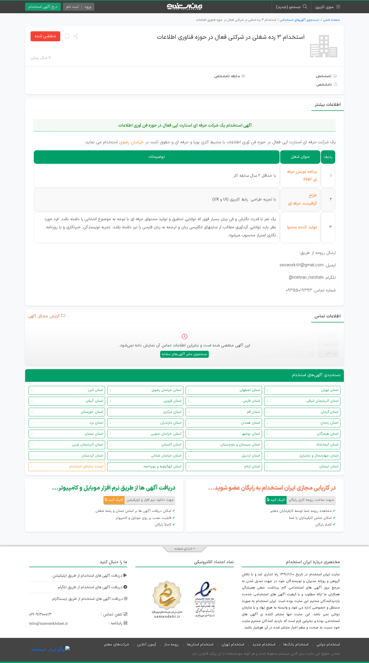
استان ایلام (252, 466)
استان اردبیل (251, 455)
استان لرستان (328, 466)
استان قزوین (172, 401)
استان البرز (95, 390)
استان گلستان (171, 444)
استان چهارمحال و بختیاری (318, 455)
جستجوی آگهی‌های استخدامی (299, 20)
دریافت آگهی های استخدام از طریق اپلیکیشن (88, 576)
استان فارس (251, 401)
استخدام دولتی (328, 644)
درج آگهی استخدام (43, 7)
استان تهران (329, 390)
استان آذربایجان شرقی (322, 401)
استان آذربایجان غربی (87, 444)
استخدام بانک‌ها (295, 644)
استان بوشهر (251, 434)
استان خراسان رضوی (167, 390)
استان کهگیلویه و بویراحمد (162, 466)
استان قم (253, 412)
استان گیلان (94, 401)
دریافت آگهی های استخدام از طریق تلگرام (90, 587)
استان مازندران (171, 423)
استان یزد (96, 423)
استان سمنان (94, 434)
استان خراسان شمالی (166, 455)
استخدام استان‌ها (200, 644)
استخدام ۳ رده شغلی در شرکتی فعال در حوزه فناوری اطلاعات (231, 37)
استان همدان (250, 423)
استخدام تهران (233, 644)
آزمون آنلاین (146, 644)
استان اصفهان (250, 390)
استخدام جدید (263, 644)
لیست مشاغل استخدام (86, 466)
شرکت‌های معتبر (116, 644)
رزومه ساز (171, 644)
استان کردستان (92, 455)
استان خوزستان (92, 412)
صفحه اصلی (331, 20)
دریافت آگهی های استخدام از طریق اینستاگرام (88, 599)
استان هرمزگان (327, 434)
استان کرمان (329, 412)
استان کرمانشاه (327, 444)
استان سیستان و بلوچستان (240, 444)
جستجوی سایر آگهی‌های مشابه (184, 354)
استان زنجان (329, 423)
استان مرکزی (172, 412)
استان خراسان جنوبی (166, 434)
